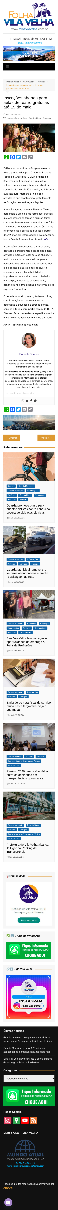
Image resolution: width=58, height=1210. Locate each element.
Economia (31, 624)
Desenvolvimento (15, 624)
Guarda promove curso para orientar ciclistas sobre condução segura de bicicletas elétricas (28, 509)
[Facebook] (31, 400)
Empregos (44, 624)
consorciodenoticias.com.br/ (20, 393)
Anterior (13, 437)
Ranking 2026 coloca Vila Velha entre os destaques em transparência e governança (27, 775)
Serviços (47, 118)
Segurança (39, 495)
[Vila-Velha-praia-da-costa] (29, 53)
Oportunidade (35, 118)
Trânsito (23, 500)
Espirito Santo (33, 825)
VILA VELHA (25, 633)
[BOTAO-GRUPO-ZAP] (29, 1096)
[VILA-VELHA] (29, 903)
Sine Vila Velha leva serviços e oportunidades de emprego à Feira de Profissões (27, 642)
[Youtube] (27, 400)
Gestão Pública (14, 756)
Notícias (23, 118)
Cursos (11, 486)
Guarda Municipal (25, 486)
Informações (13, 118)
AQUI (47, 239)
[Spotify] (35, 400)
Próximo (44, 437)
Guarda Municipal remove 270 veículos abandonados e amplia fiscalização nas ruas (27, 573)
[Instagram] (22, 400)
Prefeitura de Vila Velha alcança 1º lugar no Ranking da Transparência (27, 848)
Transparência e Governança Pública (24, 761)
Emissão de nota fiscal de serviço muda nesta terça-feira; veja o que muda (29, 706)
